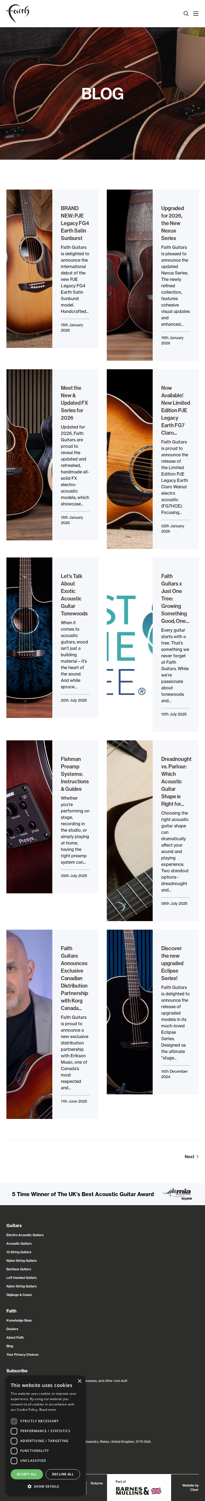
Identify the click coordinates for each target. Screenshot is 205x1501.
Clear (194, 1490)
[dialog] (45, 1436)
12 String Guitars (18, 1252)
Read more (47, 1409)
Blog (9, 1346)
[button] (45, 1486)
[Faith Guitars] (17, 13)
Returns (97, 1483)
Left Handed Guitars (21, 1278)
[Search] (186, 13)
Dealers (12, 1329)
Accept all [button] (27, 1474)
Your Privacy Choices (22, 1355)
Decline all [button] (63, 1474)
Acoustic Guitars (18, 1243)
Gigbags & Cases (19, 1295)
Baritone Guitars (18, 1269)
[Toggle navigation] (196, 13)
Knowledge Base (19, 1320)
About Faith (15, 1337)
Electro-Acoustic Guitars (25, 1235)
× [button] (79, 1381)
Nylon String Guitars (21, 1261)
